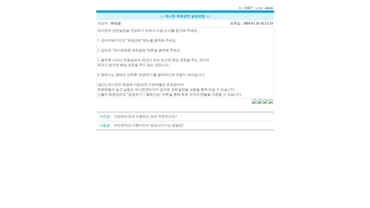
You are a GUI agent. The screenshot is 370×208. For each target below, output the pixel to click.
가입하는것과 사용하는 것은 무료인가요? (145, 116)
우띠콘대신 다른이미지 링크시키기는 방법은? (149, 125)
